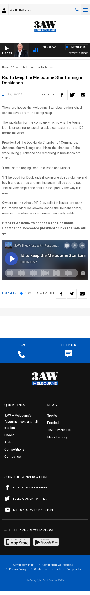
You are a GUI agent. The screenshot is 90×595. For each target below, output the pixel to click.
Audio (8, 442)
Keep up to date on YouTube (33, 509)
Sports (52, 416)
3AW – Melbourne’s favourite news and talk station (21, 422)
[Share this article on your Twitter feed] (72, 95)
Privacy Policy (17, 569)
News (16, 67)
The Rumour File (59, 430)
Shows (9, 435)
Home (5, 67)
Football (53, 423)
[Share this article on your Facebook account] (62, 95)
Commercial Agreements (57, 564)
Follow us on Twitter (30, 498)
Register (25, 10)
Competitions (14, 449)
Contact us (12, 457)
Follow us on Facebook (30, 487)
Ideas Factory (57, 437)
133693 (77, 9)
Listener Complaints (68, 569)
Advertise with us (23, 564)
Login (13, 10)
